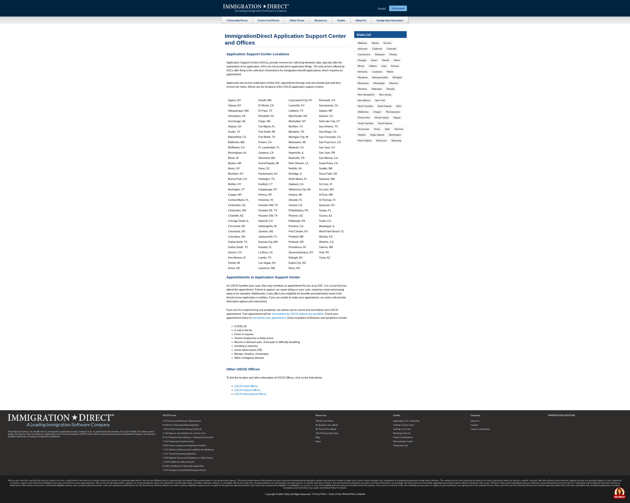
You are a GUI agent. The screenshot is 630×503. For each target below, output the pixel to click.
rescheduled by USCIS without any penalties (298, 313)
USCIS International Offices (250, 394)
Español (382, 8)
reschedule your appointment (269, 317)
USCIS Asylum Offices (247, 390)
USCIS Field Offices (246, 386)
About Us (361, 20)
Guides (341, 20)
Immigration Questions (390, 20)
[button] (362, 42)
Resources (321, 20)
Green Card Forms (268, 20)
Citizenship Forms (237, 20)
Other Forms (296, 20)
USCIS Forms (169, 415)
